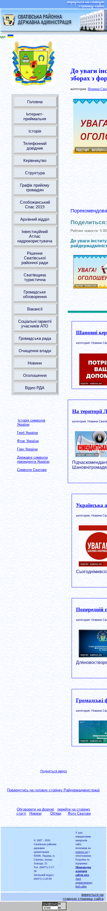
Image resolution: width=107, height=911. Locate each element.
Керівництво (34, 160)
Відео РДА (34, 387)
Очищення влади (35, 350)
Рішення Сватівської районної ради (34, 258)
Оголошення (35, 375)
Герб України (27, 433)
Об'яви (55, 813)
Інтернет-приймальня (34, 116)
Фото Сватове (79, 813)
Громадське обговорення (35, 294)
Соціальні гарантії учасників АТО (35, 323)
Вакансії (35, 309)
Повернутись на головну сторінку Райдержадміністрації (53, 790)
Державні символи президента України (33, 459)
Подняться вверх (53, 771)
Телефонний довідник (34, 145)
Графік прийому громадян (34, 187)
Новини (35, 363)
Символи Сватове (32, 470)
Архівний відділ (34, 219)
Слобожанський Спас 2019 (35, 204)
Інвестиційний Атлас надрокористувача (34, 236)
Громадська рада (35, 338)
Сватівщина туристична (35, 277)
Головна (35, 101)
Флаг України (28, 441)
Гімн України (27, 449)
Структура (35, 172)
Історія (35, 131)
